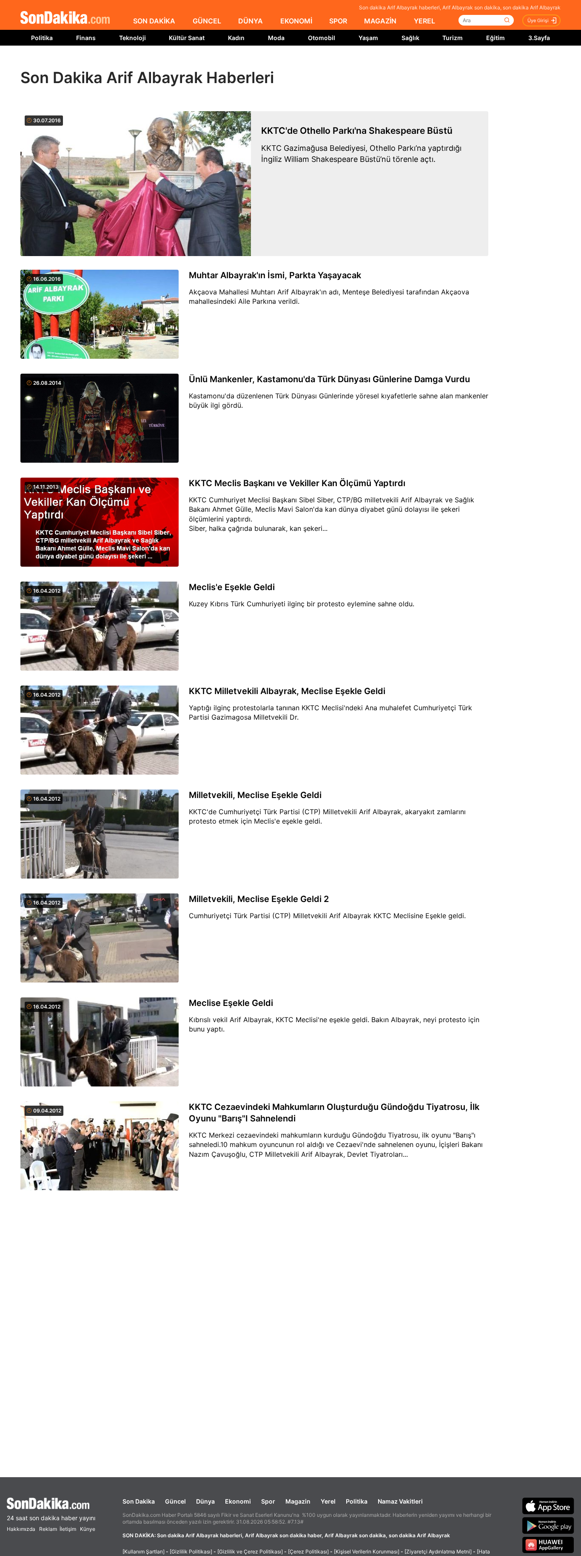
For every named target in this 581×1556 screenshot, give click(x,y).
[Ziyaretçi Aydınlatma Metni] (438, 1551)
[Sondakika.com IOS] (548, 1506)
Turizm (452, 37)
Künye (87, 1529)
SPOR (338, 21)
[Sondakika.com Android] (548, 1525)
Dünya (205, 1501)
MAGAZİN (380, 21)
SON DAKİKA (154, 21)
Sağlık (410, 37)
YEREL (424, 21)
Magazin (297, 1501)
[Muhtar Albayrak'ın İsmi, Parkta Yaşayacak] (99, 315)
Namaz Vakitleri (400, 1501)
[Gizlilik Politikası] (191, 1551)
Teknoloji (132, 37)
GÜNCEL (207, 21)
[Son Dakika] (65, 18)
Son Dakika (138, 1501)
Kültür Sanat (187, 37)
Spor (268, 1501)
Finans (86, 37)
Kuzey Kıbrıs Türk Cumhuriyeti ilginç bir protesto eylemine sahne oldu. (301, 603)
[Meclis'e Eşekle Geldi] (99, 627)
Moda (276, 37)
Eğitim (495, 37)
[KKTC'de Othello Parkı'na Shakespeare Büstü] (135, 183)
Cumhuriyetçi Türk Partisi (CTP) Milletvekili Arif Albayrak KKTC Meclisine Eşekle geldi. (327, 915)
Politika (42, 37)
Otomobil (321, 37)
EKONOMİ (296, 21)
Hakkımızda (21, 1529)
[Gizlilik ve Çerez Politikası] (250, 1551)
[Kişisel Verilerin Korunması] (366, 1551)
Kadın (236, 37)
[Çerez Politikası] (308, 1551)
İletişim (68, 1529)
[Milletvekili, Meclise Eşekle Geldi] (99, 835)
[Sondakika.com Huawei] (548, 1545)
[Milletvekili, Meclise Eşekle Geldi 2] (99, 938)
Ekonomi (238, 1501)
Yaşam (368, 37)
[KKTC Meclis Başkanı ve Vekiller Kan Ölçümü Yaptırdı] (99, 523)
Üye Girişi (538, 20)
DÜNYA (250, 21)
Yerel (328, 1501)
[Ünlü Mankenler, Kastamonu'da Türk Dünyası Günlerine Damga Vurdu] (99, 419)
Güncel (175, 1501)
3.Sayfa (539, 37)
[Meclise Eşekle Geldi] (99, 1042)
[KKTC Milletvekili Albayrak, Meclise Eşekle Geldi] (99, 731)
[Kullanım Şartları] (143, 1551)
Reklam (48, 1529)
